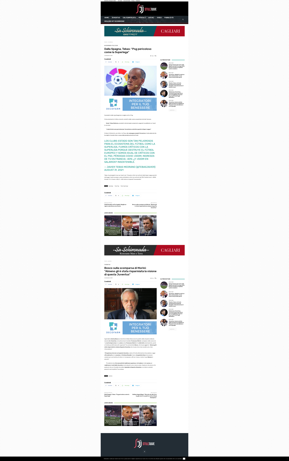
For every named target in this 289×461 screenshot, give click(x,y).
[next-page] (108, 238)
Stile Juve (115, 45)
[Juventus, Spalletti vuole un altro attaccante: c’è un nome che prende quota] (130, 225)
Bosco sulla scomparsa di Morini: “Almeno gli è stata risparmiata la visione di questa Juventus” (144, 206)
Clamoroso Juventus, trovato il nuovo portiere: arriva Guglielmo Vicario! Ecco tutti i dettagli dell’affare (176, 94)
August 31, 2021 (113, 169)
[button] (183, 19)
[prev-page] (105, 238)
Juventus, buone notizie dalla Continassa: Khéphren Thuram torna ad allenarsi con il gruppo (176, 104)
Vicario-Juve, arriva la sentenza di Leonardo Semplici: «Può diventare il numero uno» (148, 232)
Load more (172, 110)
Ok (184, 458)
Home (105, 42)
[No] (287, 459)
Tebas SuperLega (124, 186)
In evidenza (110, 42)
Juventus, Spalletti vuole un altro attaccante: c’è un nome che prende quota (130, 233)
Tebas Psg (117, 186)
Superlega (111, 186)
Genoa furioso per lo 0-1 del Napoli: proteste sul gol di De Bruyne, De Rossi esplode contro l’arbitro (113, 232)
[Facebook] (144, 451)
